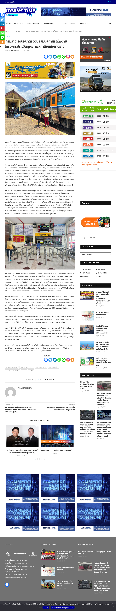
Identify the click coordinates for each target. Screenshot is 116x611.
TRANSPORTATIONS (68, 23)
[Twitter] (50, 57)
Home (8, 23)
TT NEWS (83, 23)
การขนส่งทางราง (41, 367)
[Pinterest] (2, 28)
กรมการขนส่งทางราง (26, 367)
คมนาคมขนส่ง (53, 367)
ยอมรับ (46, 608)
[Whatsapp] (59, 57)
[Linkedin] (55, 57)
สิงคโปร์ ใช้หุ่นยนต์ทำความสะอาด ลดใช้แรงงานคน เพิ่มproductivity (102, 329)
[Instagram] (68, 57)
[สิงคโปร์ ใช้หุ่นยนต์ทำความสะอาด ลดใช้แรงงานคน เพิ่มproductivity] (87, 329)
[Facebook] (46, 57)
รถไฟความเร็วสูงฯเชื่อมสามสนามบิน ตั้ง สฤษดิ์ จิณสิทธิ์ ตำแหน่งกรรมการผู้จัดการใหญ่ (22, 451)
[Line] (64, 57)
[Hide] (1, 46)
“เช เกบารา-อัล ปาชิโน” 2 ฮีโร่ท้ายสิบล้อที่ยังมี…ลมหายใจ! (65, 583)
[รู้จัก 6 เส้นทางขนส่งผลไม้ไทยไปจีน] (87, 315)
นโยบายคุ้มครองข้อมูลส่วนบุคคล (63, 608)
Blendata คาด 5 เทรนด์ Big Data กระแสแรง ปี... (57, 450)
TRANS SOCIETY (50, 23)
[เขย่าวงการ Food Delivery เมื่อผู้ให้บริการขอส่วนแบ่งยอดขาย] (87, 361)
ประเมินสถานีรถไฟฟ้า (12, 371)
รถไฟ (23, 371)
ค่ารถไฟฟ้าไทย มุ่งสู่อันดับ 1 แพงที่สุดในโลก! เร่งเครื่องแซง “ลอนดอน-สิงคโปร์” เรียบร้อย (103, 297)
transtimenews (15, 50)
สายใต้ (31, 371)
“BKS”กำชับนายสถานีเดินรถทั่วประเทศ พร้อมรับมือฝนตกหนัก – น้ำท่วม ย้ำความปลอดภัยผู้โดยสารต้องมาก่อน (104, 399)
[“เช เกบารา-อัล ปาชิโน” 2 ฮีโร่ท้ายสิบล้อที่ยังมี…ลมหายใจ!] (48, 584)
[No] (113, 606)
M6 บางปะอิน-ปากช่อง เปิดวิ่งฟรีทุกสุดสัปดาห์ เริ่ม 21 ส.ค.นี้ (87, 385)
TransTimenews (11, 367)
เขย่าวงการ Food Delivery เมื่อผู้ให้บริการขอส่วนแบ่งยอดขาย (103, 361)
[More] (72, 57)
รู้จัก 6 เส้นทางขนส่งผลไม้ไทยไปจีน (102, 313)
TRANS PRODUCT (33, 23)
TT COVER (18, 23)
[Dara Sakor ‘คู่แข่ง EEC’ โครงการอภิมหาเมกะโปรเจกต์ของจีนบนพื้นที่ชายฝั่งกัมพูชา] (87, 345)
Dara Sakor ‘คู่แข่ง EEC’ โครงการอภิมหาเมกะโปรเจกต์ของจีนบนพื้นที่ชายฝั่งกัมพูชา (103, 345)
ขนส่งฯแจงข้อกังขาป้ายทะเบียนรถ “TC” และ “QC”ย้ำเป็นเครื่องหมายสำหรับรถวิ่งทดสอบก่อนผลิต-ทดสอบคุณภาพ (87, 428)
